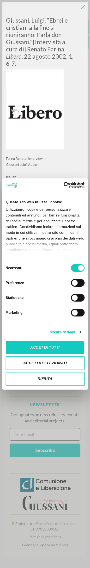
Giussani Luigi (16, 164)
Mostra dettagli (62, 332)
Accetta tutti (45, 347)
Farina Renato (16, 158)
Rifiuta (45, 379)
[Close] (83, 7)
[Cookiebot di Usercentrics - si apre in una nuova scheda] (64, 185)
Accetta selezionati (45, 363)
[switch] (77, 283)
